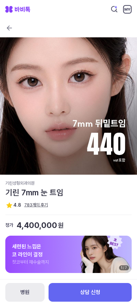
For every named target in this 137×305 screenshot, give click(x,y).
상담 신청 (90, 292)
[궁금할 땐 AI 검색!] (114, 9)
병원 (25, 292)
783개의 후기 (36, 204)
